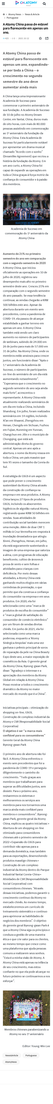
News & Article (32, 14)
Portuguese (12, 17)
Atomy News (14, 14)
